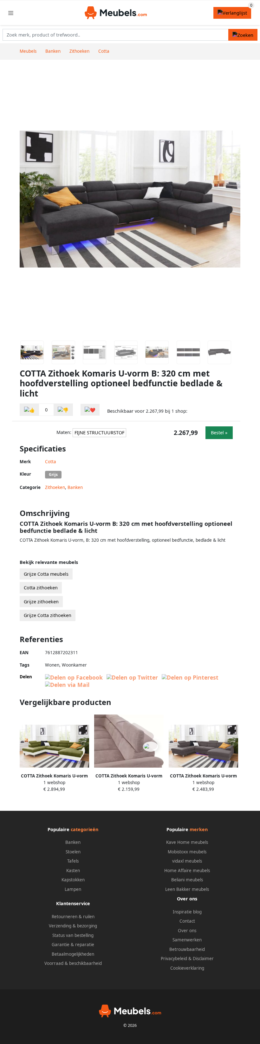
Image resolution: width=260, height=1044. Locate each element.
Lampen (73, 889)
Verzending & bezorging (73, 926)
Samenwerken (187, 940)
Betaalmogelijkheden (73, 954)
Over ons (187, 930)
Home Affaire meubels (187, 870)
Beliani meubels (187, 880)
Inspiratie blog (187, 912)
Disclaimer (203, 958)
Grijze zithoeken (41, 602)
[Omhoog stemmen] (29, 410)
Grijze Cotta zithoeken (47, 615)
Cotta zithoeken (41, 588)
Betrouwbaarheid (187, 949)
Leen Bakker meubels (187, 889)
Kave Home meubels (187, 842)
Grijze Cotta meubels (46, 574)
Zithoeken (55, 487)
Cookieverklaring (187, 968)
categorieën (84, 829)
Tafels (73, 861)
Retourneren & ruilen (73, 916)
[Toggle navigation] (11, 12)
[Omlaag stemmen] (63, 410)
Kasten (73, 870)
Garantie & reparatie (73, 944)
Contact (187, 921)
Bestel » (219, 433)
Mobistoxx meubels (187, 852)
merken (199, 829)
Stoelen (73, 852)
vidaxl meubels (187, 861)
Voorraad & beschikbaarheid (73, 963)
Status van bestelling (73, 935)
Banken (75, 487)
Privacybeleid (174, 958)
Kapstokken (73, 880)
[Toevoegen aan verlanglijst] (90, 410)
